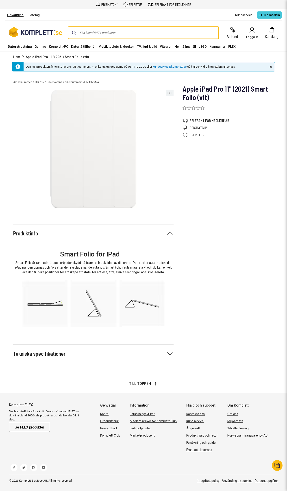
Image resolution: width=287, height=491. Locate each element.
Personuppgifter (266, 480)
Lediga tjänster (140, 428)
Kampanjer (217, 46)
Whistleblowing (238, 428)
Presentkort (108, 428)
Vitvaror (166, 46)
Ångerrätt (193, 428)
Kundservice (195, 421)
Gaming (40, 46)
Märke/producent (142, 435)
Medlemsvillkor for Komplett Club (153, 421)
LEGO (203, 46)
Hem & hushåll (185, 46)
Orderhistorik (109, 421)
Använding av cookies (237, 480)
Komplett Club (110, 435)
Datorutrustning (20, 46)
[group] (93, 149)
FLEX (232, 46)
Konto (104, 414)
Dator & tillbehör (83, 46)
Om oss (232, 414)
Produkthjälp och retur (202, 435)
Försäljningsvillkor (142, 414)
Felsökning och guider (201, 442)
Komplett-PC (58, 46)
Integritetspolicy (208, 480)
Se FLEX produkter (29, 427)
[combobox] (143, 32)
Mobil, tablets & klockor (116, 46)
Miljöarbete (235, 421)
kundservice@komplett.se (170, 66)
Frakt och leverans (199, 450)
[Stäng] (270, 66)
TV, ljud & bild (147, 46)
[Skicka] (74, 32)
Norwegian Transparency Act (247, 435)
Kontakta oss (195, 414)
